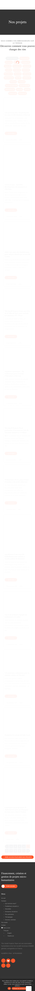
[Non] (33, 985)
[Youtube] (8, 965)
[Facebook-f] (3, 965)
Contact (3, 925)
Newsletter (8, 909)
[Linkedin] (13, 961)
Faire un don (10, 886)
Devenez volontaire (10, 919)
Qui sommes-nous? (10, 903)
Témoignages (9, 917)
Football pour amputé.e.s (12, 906)
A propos (3, 901)
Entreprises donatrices (11, 911)
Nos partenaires (9, 914)
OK (9, 988)
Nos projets (4, 922)
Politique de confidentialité (20, 988)
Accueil (3, 898)
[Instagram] (3, 961)
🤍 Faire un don (5, 928)
